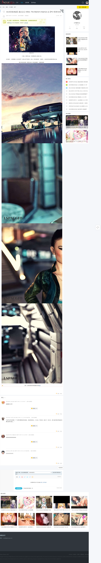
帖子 (15, 7)
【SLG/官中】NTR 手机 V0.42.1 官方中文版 (82, 50)
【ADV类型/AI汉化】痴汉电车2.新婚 (79, 527)
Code (30, 477)
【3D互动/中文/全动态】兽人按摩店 (62, 527)
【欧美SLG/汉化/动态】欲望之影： (44, 527)
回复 (40, 385)
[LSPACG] (7, 2)
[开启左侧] (0, 10)
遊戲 (7, 7)
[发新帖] (83, 7)
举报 (61, 393)
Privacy (4, 554)
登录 (11, 22)
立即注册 (26, 22)
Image (22, 477)
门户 (17, 2)
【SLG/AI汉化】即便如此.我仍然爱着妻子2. (82, 60)
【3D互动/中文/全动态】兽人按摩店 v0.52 (78, 106)
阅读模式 (26, 15)
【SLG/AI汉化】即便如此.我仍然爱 (79, 510)
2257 (8, 554)
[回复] (4, 11)
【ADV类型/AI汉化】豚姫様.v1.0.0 (9, 527)
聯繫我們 (2, 535)
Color (19, 477)
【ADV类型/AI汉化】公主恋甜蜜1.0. (26, 510)
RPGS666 (8, 401)
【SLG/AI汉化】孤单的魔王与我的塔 (44, 510)
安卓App (33, 2)
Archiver (70, 554)
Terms (1, 554)
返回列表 (61, 467)
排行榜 (27, 2)
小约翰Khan (77, 23)
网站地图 (87, 554)
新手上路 (13, 417)
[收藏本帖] (4, 16)
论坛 (22, 2)
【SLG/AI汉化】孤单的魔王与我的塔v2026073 (82, 39)
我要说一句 (35, 408)
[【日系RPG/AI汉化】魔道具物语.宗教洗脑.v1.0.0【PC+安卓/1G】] (77, 128)
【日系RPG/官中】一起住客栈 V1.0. (26, 527)
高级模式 (59, 476)
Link (25, 477)
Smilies (32, 477)
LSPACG (0, 7)
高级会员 (14, 434)
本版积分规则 (59, 487)
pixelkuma (8, 450)
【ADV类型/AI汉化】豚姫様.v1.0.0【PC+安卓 (82, 70)
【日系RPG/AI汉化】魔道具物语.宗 (9, 510)
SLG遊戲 (11, 7)
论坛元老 (12, 401)
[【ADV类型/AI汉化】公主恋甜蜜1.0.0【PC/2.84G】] (77, 142)
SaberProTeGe (9, 434)
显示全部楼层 (21, 15)
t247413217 (8, 417)
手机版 (74, 554)
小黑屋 (78, 554)
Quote (27, 477)
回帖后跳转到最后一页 (28, 488)
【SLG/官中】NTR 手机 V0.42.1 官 (62, 510)
